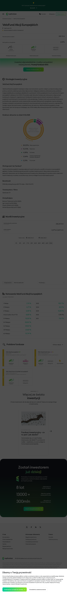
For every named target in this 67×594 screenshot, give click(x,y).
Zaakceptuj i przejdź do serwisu (13, 589)
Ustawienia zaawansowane (37, 589)
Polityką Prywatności (21, 584)
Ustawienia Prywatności (35, 582)
